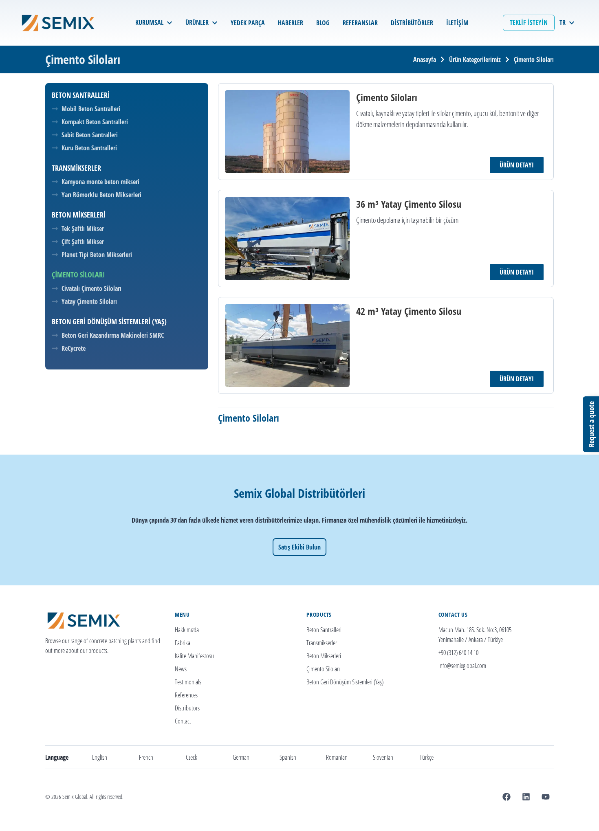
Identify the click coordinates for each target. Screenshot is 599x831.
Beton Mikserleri (323, 655)
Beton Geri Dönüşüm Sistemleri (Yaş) (344, 681)
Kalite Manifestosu (194, 655)
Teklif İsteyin (529, 22)
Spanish (288, 757)
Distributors (187, 707)
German (241, 757)
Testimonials (188, 681)
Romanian (337, 757)
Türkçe (427, 757)
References (186, 694)
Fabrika (182, 642)
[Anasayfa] (60, 23)
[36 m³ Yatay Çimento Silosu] (287, 238)
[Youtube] (545, 797)
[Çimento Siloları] (287, 131)
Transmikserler (321, 642)
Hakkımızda (187, 629)
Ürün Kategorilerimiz (475, 59)
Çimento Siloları (323, 668)
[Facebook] (506, 797)
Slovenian (383, 757)
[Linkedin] (526, 797)
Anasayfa (424, 59)
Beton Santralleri (323, 629)
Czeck (191, 757)
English (99, 757)
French (146, 757)
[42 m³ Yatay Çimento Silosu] (287, 345)
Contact (183, 721)
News (181, 668)
